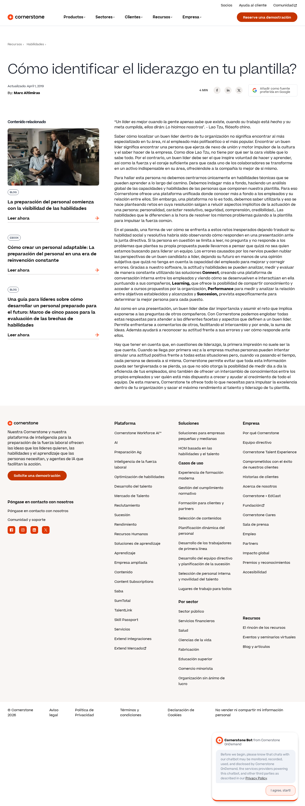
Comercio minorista (195, 668)
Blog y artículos (256, 646)
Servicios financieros (196, 621)
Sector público (191, 611)
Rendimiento (125, 524)
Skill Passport (126, 619)
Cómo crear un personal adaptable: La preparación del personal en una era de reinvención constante (46, 239)
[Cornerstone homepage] (53, 423)
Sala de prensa (256, 524)
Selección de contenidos (199, 518)
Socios (226, 5)
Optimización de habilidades (139, 476)
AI (116, 442)
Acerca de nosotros (260, 486)
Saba (118, 591)
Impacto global (256, 553)
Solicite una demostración (37, 475)
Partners (250, 543)
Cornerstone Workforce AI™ (137, 433)
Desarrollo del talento (133, 486)
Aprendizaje (124, 553)
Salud (183, 630)
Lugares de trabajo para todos (205, 588)
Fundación (252, 505)
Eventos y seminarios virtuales (269, 637)
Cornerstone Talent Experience (270, 452)
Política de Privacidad (84, 713)
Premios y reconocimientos (266, 562)
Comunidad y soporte (27, 519)
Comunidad (283, 5)
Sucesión (122, 515)
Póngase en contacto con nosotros (38, 511)
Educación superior (195, 659)
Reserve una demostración (267, 17)
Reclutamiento (127, 505)
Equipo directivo (257, 442)
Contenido (123, 572)
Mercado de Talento (131, 496)
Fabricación (188, 649)
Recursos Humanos (131, 534)
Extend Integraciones (133, 638)
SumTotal (122, 600)
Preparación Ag (128, 452)
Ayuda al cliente (253, 5)
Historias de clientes (261, 476)
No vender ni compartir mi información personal (249, 713)
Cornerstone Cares (259, 515)
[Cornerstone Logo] (26, 17)
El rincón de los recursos (264, 627)
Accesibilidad (255, 572)
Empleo (249, 534)
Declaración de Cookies (181, 713)
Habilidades (35, 44)
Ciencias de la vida (194, 640)
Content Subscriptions (133, 581)
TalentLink (123, 610)
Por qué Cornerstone (261, 433)
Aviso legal (53, 713)
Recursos (15, 44)
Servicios (122, 629)
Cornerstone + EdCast (262, 496)
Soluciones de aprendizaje (137, 543)
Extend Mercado (128, 648)
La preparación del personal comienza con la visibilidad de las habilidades (52, 130)
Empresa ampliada (130, 562)
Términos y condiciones (130, 713)
